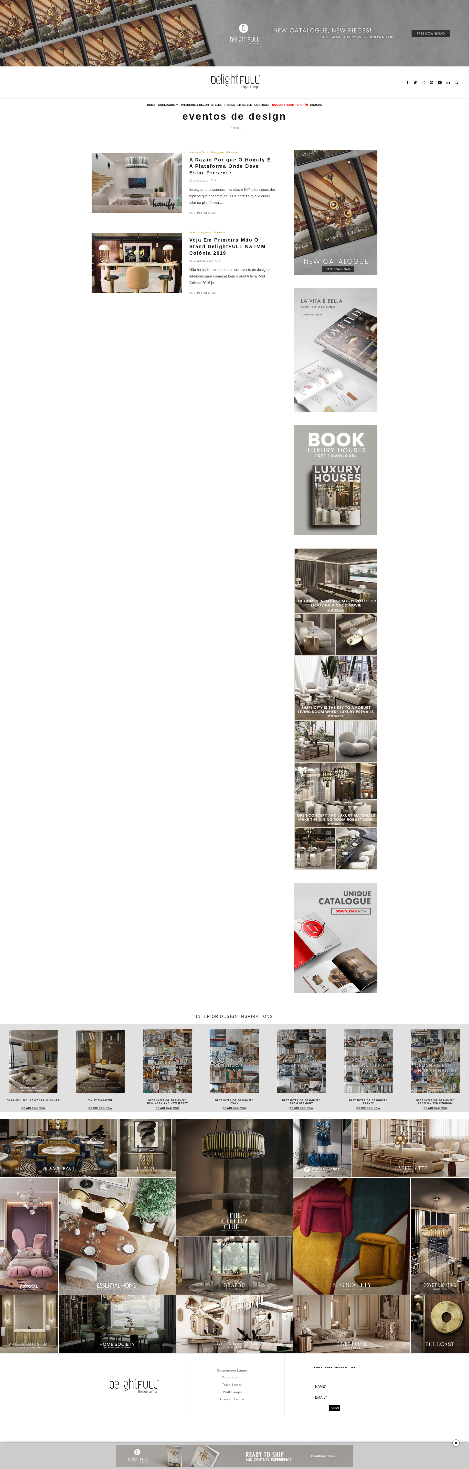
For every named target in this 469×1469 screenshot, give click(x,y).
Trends (229, 104)
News (192, 232)
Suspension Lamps (232, 1370)
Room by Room (283, 104)
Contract (262, 104)
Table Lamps (232, 1385)
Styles (216, 104)
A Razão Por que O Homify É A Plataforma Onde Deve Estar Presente (230, 166)
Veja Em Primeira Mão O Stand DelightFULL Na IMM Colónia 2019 (227, 246)
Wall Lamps (232, 1392)
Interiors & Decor (195, 104)
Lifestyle (244, 104)
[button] (463, 1074)
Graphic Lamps (232, 1399)
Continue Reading (202, 213)
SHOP (300, 104)
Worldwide (166, 104)
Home (151, 104)
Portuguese (217, 152)
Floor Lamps (232, 1378)
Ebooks (316, 104)
